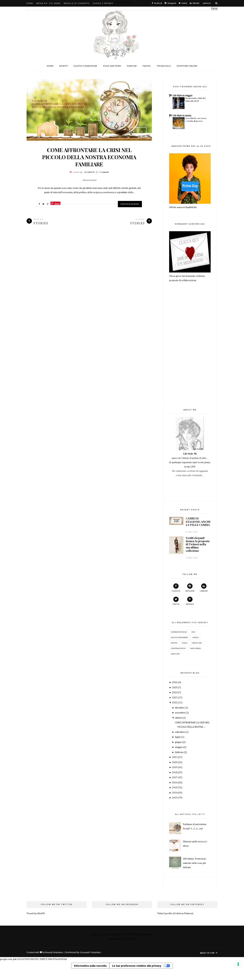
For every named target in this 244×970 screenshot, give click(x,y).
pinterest (190, 604)
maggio (179, 747)
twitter (175, 604)
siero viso (175, 654)
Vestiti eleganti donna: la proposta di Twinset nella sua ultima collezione (197, 544)
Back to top (207, 953)
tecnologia (164, 66)
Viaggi (184, 643)
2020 (175, 762)
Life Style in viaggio (183, 95)
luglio (178, 737)
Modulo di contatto (76, 3)
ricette (174, 643)
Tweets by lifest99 (36, 913)
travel (146, 66)
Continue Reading (130, 204)
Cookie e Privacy (103, 3)
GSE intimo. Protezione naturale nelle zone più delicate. (194, 863)
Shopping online (187, 66)
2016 (175, 782)
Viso (193, 632)
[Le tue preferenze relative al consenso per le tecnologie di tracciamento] (238, 964)
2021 (175, 757)
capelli (195, 637)
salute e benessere (179, 637)
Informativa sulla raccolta (90, 965)
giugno (179, 742)
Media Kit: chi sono (48, 3)
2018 (175, 772)
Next (142, 131)
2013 (175, 798)
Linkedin (203, 591)
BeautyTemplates (54, 952)
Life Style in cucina (182, 115)
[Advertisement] (89, 258)
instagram (189, 591)
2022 (175, 702)
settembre (180, 732)
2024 (175, 692)
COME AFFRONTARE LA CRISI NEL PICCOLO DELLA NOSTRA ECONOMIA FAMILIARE (89, 157)
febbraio (179, 752)
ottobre (179, 718)
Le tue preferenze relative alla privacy (136, 965)
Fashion (132, 66)
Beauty (63, 66)
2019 (175, 767)
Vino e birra (195, 648)
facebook (176, 591)
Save (57, 203)
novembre (180, 713)
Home (30, 3)
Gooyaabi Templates (90, 952)
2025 (175, 687)
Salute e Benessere (85, 66)
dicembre (180, 708)
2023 (175, 698)
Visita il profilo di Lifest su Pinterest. (175, 913)
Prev (133, 131)
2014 (175, 793)
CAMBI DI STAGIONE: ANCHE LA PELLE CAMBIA (198, 521)
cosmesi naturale (179, 632)
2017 (175, 777)
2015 (175, 787)
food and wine (112, 66)
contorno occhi (178, 648)
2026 (175, 682)
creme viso (197, 643)
